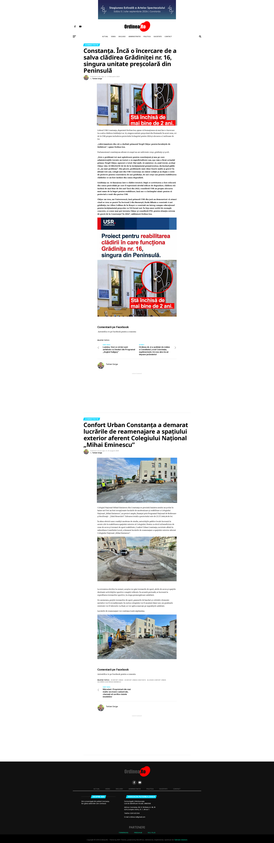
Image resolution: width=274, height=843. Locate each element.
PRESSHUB (138, 833)
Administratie (135, 36)
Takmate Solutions (180, 840)
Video (113, 36)
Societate (158, 36)
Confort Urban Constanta (135, 680)
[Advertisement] (137, 389)
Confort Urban (117, 680)
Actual (105, 36)
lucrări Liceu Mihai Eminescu (109, 682)
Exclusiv (122, 36)
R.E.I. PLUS (151, 833)
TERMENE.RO (123, 833)
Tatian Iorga (97, 79)
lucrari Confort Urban (157, 680)
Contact (168, 36)
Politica (147, 36)
